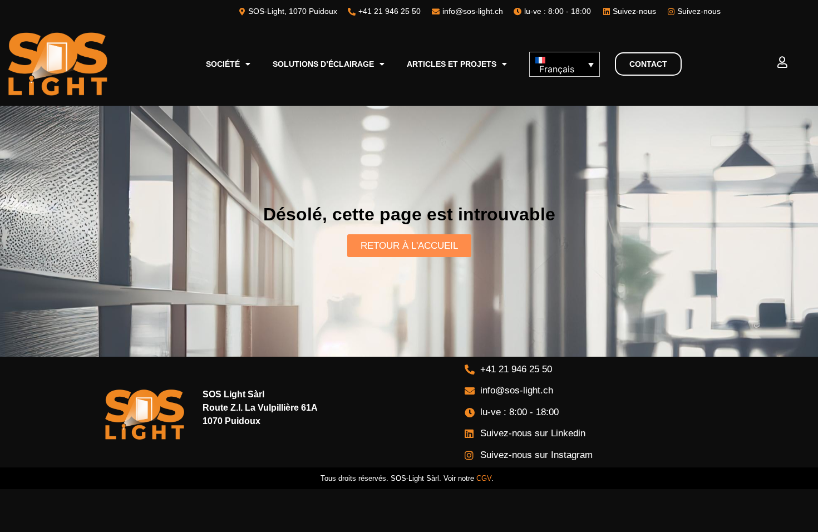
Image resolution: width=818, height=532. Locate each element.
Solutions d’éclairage (323, 64)
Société (223, 64)
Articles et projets (451, 64)
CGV (483, 478)
